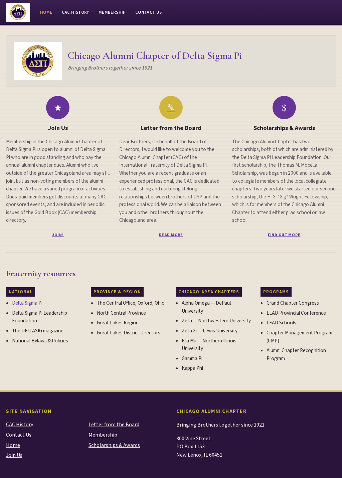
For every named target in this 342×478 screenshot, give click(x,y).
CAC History (75, 12)
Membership (112, 12)
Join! (58, 235)
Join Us (58, 128)
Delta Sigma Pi (27, 303)
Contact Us (148, 12)
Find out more (284, 235)
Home (46, 12)
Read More (171, 235)
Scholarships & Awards (284, 128)
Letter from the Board (171, 128)
